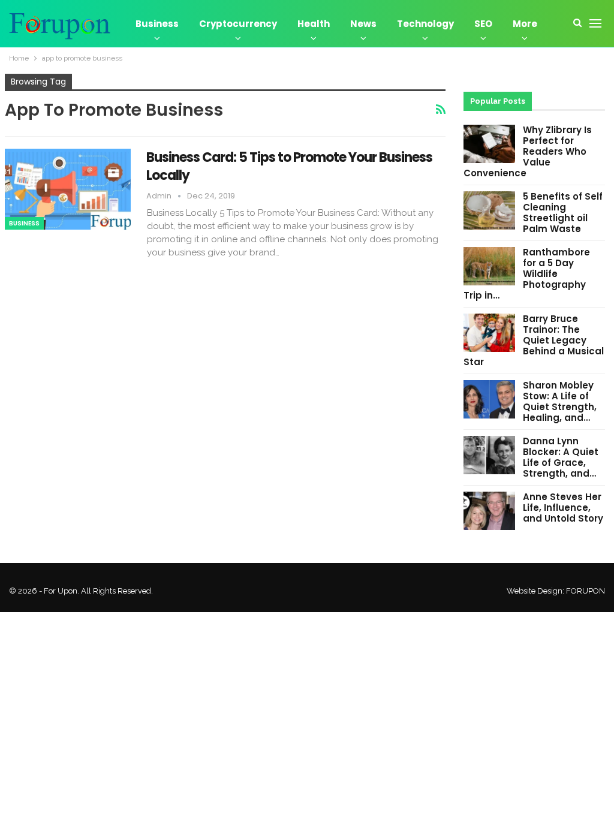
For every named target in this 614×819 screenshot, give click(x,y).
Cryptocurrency (238, 23)
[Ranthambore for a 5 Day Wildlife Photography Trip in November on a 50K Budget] (489, 266)
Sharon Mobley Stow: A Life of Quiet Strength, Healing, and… (560, 401)
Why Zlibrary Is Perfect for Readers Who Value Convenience (527, 151)
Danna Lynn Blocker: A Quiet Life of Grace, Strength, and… (560, 457)
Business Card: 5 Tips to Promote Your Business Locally (289, 166)
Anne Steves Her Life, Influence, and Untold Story (563, 507)
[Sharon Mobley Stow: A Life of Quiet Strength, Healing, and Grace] (489, 399)
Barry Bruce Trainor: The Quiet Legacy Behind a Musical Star (533, 340)
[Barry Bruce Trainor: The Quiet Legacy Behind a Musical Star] (489, 333)
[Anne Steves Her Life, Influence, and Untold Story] (489, 511)
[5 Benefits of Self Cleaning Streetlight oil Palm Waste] (489, 210)
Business (157, 23)
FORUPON (585, 590)
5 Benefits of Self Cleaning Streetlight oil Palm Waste (563, 212)
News (363, 23)
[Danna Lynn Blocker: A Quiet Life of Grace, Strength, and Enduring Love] (489, 455)
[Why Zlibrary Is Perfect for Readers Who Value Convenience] (489, 144)
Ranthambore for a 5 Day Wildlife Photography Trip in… (526, 274)
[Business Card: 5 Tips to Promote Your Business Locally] (68, 189)
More (525, 23)
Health (313, 23)
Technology (425, 23)
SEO (483, 23)
